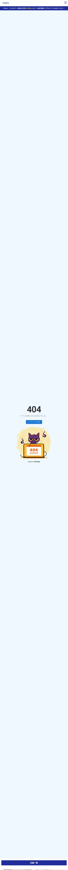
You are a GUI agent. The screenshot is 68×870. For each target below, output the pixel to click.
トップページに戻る (34, 422)
